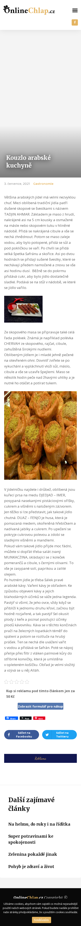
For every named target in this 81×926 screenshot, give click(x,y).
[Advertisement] (40, 72)
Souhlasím (41, 920)
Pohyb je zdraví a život (31, 866)
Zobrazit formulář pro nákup (40, 706)
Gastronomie (43, 184)
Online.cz (28, 897)
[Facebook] (75, 22)
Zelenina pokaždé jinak (32, 854)
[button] (75, 10)
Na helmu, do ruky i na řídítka (39, 824)
